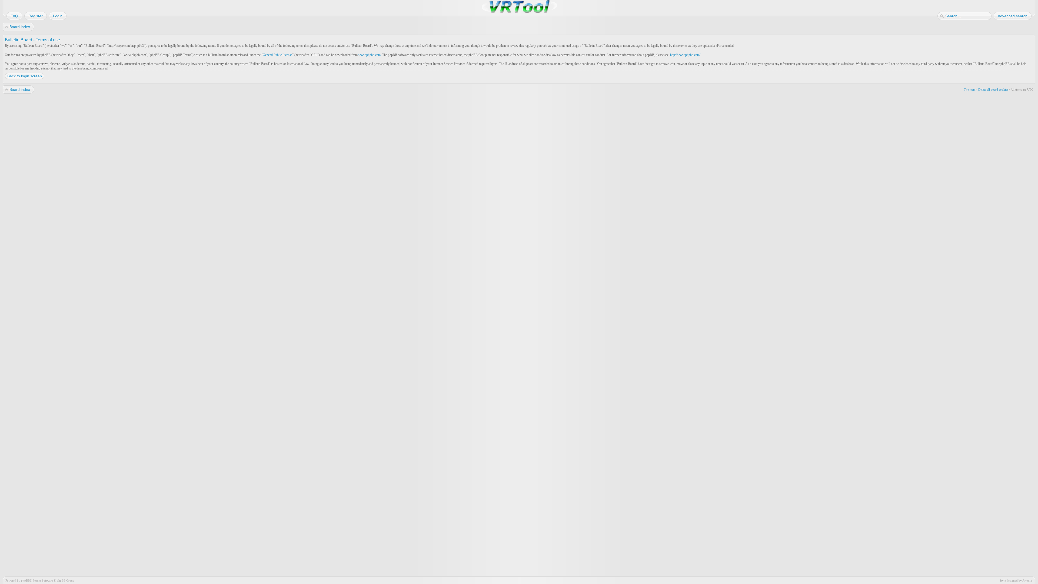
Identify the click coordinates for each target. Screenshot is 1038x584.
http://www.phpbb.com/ (685, 55)
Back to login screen (24, 76)
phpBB (25, 580)
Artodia (1027, 580)
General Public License (277, 55)
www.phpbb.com (369, 55)
